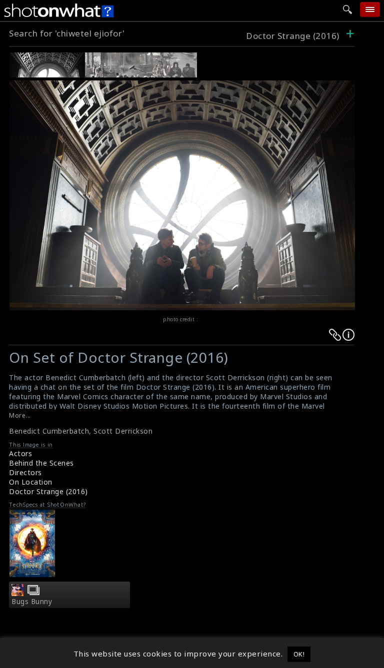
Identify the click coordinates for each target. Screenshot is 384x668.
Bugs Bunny (32, 601)
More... (20, 415)
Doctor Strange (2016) (293, 35)
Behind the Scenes (41, 463)
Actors (20, 453)
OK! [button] (299, 654)
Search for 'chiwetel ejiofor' (67, 33)
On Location (30, 482)
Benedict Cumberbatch (49, 431)
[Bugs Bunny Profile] (18, 593)
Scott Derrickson (123, 431)
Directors (25, 472)
